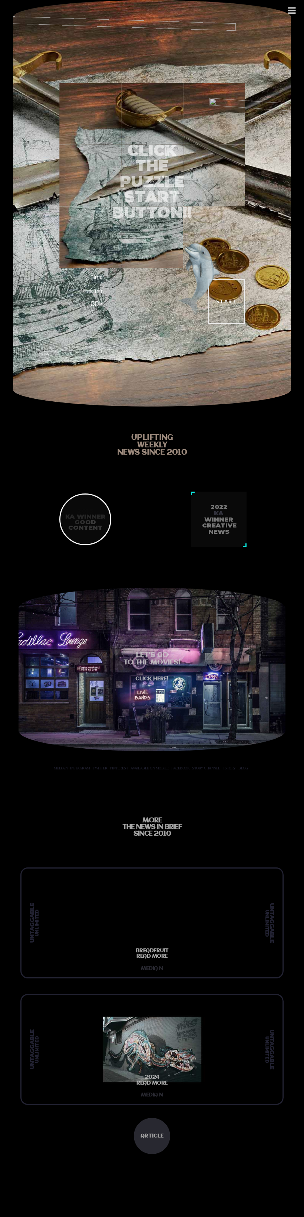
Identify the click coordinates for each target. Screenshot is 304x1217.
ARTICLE (152, 1136)
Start (226, 301)
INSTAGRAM (80, 768)
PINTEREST (119, 768)
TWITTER (100, 768)
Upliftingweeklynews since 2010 (152, 445)
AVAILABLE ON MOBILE (149, 768)
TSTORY (229, 768)
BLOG (243, 768)
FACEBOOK (180, 768)
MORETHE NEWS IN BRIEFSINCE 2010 (152, 827)
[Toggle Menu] (292, 10)
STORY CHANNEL (206, 768)
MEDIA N (61, 768)
